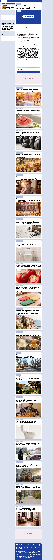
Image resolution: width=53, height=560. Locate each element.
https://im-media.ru (19, 548)
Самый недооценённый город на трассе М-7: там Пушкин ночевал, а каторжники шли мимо (28, 387)
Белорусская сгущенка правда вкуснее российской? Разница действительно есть (28, 343)
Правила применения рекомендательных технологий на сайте (25, 557)
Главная (19, 544)
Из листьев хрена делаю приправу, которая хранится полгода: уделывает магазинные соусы (7, 12)
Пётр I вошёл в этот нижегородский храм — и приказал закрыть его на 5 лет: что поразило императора (28, 475)
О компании (35, 544)
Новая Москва (19, 87)
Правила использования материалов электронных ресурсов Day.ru (25, 556)
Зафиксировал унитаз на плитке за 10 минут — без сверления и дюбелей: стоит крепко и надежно (28, 432)
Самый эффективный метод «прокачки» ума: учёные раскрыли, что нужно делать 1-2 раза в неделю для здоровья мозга (28, 187)
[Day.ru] (4, 1)
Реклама (30, 544)
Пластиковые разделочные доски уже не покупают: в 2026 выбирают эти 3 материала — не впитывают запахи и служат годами (28, 299)
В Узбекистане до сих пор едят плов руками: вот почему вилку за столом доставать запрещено (28, 410)
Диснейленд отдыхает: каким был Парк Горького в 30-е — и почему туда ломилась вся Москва (7, 33)
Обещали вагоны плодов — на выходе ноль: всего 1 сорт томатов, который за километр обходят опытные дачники (28, 276)
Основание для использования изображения (22, 558)
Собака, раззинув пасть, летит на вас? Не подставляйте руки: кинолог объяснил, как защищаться (28, 497)
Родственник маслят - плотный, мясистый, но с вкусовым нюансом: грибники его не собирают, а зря (28, 165)
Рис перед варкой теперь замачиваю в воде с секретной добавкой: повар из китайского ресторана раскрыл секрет (8, 17)
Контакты (25, 544)
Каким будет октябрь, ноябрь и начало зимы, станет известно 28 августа (28, 99)
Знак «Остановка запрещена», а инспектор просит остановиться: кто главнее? (28, 453)
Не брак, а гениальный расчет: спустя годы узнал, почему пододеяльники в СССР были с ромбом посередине (7, 28)
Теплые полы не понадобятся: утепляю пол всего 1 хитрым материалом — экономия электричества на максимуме (28, 231)
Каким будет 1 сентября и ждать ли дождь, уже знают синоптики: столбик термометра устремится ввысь (28, 209)
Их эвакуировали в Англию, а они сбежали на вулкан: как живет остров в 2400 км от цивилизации (7, 38)
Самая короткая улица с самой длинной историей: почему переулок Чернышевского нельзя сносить (28, 365)
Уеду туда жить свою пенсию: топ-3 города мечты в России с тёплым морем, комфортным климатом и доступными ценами (28, 322)
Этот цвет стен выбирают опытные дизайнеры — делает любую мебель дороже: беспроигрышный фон (28, 519)
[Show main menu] (41, 1)
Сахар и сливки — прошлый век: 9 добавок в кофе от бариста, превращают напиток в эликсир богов (8, 23)
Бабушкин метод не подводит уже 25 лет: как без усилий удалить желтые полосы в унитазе (28, 254)
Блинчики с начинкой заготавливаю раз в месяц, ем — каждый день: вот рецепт (8, 7)
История (4, 3)
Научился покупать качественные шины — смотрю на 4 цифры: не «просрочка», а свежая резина (28, 143)
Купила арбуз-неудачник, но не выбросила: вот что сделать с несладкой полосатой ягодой (28, 121)
